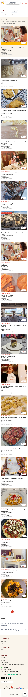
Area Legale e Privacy (14, 694)
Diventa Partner (5, 652)
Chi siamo (3, 640)
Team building (4, 662)
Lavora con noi (4, 645)
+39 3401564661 (6, 667)
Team (2, 643)
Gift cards (3, 659)
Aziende (3, 660)
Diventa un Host (5, 651)
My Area (3, 649)
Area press (3, 641)
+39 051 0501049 (7, 669)
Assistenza (3, 657)
